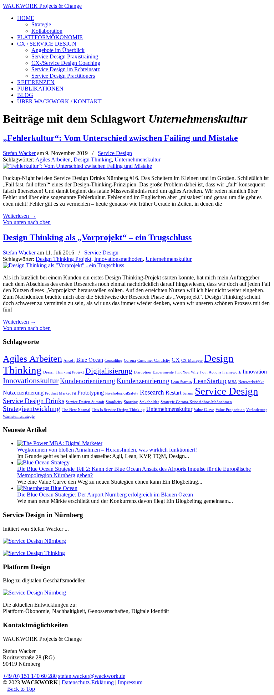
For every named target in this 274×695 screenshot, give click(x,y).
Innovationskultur (31, 380)
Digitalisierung (108, 370)
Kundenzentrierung (143, 381)
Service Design (115, 153)
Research (152, 392)
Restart (173, 393)
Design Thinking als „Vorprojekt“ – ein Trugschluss (97, 237)
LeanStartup (210, 381)
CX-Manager (192, 360)
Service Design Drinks (33, 401)
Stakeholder (149, 402)
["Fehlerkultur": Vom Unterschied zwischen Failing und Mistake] (77, 166)
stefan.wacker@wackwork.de (91, 676)
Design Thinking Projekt (63, 259)
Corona (130, 360)
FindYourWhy (187, 372)
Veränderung (257, 410)
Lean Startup (181, 382)
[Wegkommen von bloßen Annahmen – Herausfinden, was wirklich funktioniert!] (59, 443)
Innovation (255, 372)
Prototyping (90, 393)
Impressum (130, 682)
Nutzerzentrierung (23, 393)
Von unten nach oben (27, 222)
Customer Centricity (153, 360)
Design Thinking (92, 159)
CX (176, 360)
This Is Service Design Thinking (118, 410)
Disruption (142, 372)
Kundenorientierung (87, 381)
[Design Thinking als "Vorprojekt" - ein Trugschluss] (63, 265)
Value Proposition (230, 410)
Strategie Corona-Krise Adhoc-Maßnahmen (196, 402)
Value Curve (204, 410)
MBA (232, 382)
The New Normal (76, 410)
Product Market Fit (60, 393)
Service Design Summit (85, 402)
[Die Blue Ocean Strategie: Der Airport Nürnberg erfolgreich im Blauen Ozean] (47, 488)
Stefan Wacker (19, 153)
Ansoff (69, 360)
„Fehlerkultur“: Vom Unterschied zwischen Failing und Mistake (120, 138)
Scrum (188, 393)
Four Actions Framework (220, 372)
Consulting (113, 360)
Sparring (131, 402)
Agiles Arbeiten (53, 159)
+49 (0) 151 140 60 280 (30, 676)
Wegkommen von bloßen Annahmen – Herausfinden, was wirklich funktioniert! (107, 450)
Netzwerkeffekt (251, 382)
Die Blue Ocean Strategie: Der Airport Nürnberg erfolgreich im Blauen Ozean (105, 494)
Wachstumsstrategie (19, 416)
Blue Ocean (89, 360)
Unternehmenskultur (138, 159)
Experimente (163, 372)
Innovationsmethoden (118, 259)
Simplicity (114, 402)
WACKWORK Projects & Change (42, 6)
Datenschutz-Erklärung (88, 682)
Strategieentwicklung (31, 408)
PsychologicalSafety (121, 393)
